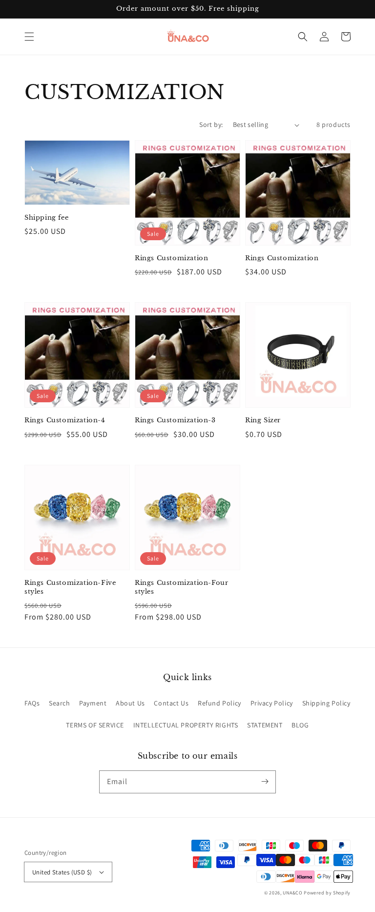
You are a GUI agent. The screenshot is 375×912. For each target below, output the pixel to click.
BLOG (300, 725)
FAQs (32, 703)
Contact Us (171, 703)
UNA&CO (292, 893)
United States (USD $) (62, 872)
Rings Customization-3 (175, 420)
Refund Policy (219, 703)
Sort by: (211, 124)
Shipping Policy (326, 703)
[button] (29, 36)
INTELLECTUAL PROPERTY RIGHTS (185, 725)
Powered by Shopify (327, 893)
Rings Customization (171, 258)
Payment (92, 703)
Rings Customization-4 (64, 420)
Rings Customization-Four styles (181, 587)
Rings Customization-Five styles (70, 587)
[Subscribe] (264, 781)
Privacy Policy (271, 703)
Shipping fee (46, 217)
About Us (130, 703)
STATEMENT (264, 725)
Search (59, 703)
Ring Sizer (263, 420)
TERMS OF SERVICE (95, 725)
